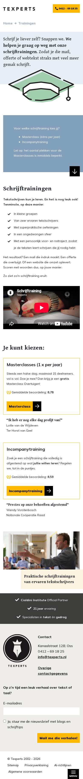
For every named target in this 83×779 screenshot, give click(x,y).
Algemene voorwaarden (25, 771)
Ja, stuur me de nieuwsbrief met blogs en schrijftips (38, 724)
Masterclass (20, 406)
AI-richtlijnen (62, 765)
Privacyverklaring (36, 765)
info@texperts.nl (52, 657)
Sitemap (13, 765)
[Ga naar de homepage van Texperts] (19, 8)
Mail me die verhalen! (58, 738)
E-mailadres (12, 703)
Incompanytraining (25, 491)
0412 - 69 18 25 (67, 8)
